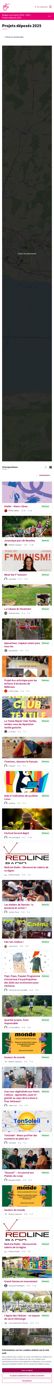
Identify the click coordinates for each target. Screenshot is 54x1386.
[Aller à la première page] (20, 7)
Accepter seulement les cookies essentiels (27, 1375)
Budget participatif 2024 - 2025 (16, 15)
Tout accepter (27, 1370)
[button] (46, 467)
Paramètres (27, 1381)
